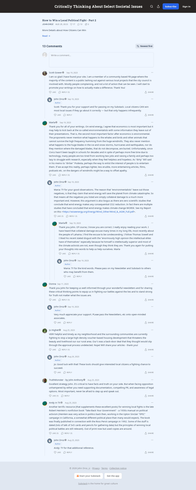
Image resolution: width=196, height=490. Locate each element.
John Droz (48, 24)
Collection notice (117, 468)
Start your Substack (89, 475)
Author (58, 103)
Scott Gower (55, 72)
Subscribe (170, 6)
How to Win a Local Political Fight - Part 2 (69, 20)
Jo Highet (54, 329)
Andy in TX (54, 402)
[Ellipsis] (152, 72)
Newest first (146, 46)
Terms (104, 468)
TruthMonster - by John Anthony (66, 379)
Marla (52, 122)
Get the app (113, 475)
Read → (46, 35)
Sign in (186, 6)
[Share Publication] (158, 6)
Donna (52, 283)
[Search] (152, 6)
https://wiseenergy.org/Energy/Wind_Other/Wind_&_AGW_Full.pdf (98, 211)
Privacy (96, 468)
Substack (82, 483)
